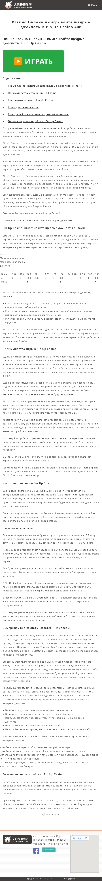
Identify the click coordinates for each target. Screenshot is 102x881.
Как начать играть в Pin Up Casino (31, 100)
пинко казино (34, 235)
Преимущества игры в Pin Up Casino (32, 93)
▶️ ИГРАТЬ (33, 61)
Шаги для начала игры (23, 107)
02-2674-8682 (47, 836)
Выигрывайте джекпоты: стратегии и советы (38, 114)
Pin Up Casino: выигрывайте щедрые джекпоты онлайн (45, 85)
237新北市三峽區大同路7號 (51, 840)
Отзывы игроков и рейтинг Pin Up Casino (35, 121)
